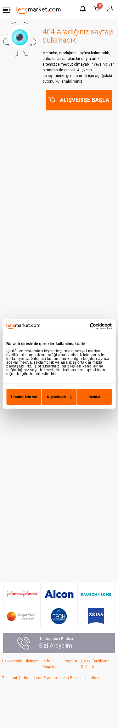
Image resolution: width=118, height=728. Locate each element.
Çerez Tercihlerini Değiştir (95, 664)
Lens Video (90, 678)
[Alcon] (59, 594)
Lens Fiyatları (45, 678)
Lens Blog (69, 678)
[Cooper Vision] (22, 616)
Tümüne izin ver (23, 397)
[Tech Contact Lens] (59, 616)
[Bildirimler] (83, 10)
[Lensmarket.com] (38, 10)
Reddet (94, 397)
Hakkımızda (12, 661)
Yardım (71, 661)
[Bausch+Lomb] (96, 594)
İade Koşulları (50, 664)
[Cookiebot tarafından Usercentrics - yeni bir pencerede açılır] (85, 326)
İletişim (32, 661)
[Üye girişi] (109, 9)
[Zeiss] (96, 616)
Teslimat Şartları (16, 678)
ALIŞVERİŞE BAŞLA (84, 100)
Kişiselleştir (56, 397)
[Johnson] (22, 594)
